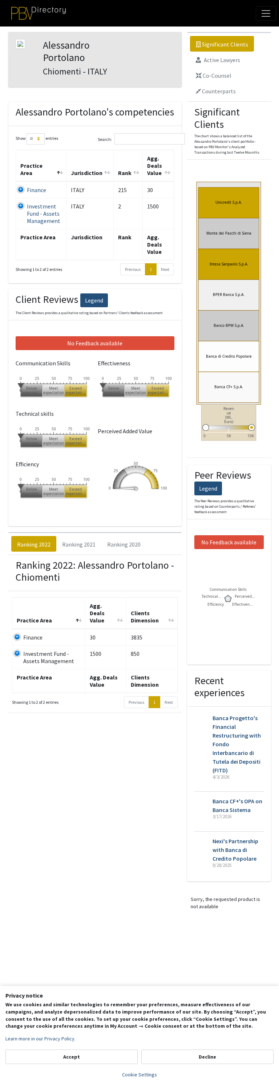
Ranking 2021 (79, 544)
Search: (105, 139)
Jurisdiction (86, 172)
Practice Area (31, 169)
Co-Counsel (216, 75)
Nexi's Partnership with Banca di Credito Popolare (235, 849)
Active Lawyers (221, 60)
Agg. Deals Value (154, 165)
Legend (94, 300)
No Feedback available (94, 343)
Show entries (37, 138)
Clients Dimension (145, 616)
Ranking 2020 (124, 544)
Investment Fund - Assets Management (43, 213)
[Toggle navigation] (266, 13)
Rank (125, 172)
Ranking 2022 (33, 544)
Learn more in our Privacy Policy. (40, 1038)
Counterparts (218, 91)
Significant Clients (224, 44)
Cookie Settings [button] (139, 1074)
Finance (36, 190)
